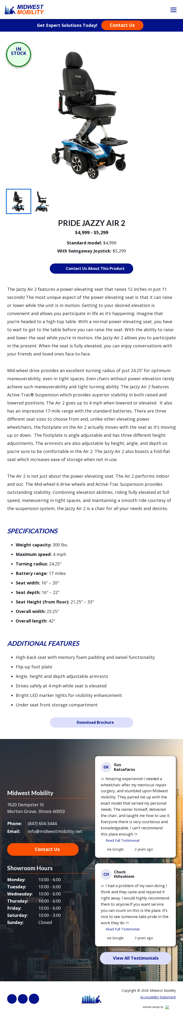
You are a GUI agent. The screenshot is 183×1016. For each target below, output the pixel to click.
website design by (158, 1007)
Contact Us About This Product (95, 268)
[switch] (173, 9)
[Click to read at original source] (103, 849)
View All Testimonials (135, 958)
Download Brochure (95, 722)
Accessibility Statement (158, 997)
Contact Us (122, 25)
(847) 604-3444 (42, 823)
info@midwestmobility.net (55, 831)
